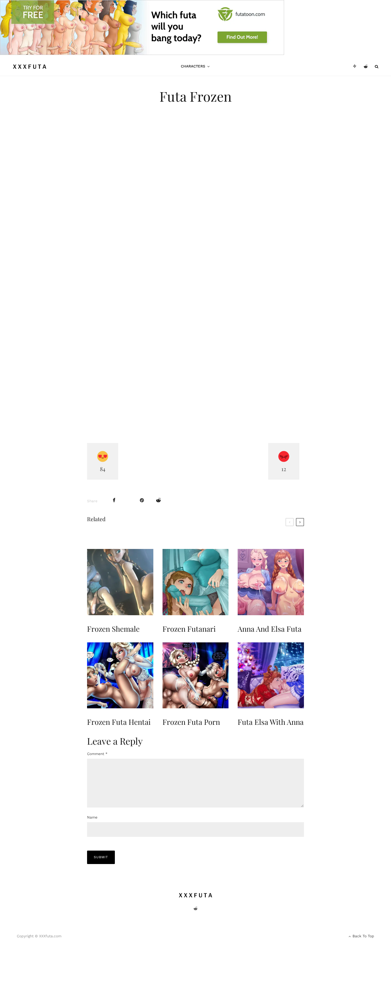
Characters (193, 66)
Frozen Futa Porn (191, 721)
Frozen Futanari (189, 628)
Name (92, 817)
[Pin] (142, 500)
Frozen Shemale (113, 628)
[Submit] (158, 500)
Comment (97, 754)
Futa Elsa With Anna (271, 721)
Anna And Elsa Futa (269, 628)
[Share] (114, 500)
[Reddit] (365, 66)
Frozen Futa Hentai (119, 721)
